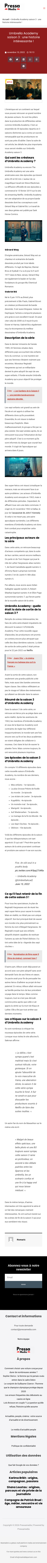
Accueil (5, 19)
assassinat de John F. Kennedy (26, 513)
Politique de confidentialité (23, 1446)
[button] (10, 59)
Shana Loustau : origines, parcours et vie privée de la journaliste (23, 1490)
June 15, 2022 (22, 884)
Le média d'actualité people (23, 1429)
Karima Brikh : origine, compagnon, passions (23, 1479)
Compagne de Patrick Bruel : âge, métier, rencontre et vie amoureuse (24, 1503)
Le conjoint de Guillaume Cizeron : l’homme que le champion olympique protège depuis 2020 (23, 1387)
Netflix (30, 650)
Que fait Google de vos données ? (23, 1465)
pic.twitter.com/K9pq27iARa (29, 870)
